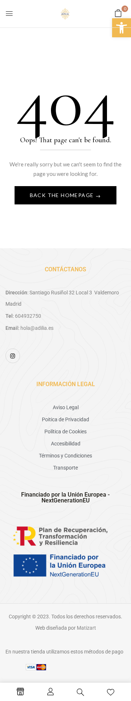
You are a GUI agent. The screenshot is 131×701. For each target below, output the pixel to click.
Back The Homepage (62, 195)
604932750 (28, 316)
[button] (121, 27)
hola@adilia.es (36, 328)
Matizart (86, 628)
